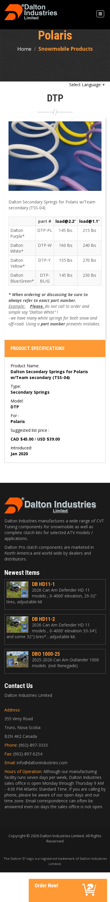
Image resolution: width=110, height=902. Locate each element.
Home (24, 48)
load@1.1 (88, 221)
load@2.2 (64, 221)
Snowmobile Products (65, 48)
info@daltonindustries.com (42, 762)
